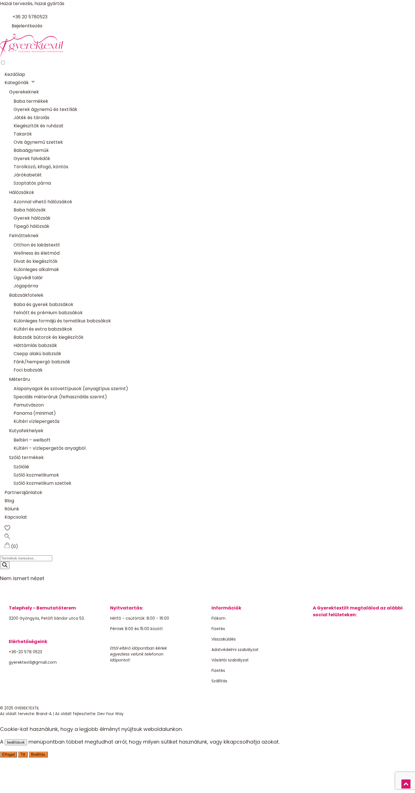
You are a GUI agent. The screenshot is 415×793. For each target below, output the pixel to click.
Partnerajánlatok (23, 492)
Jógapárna (26, 286)
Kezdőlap (15, 74)
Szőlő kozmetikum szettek (42, 483)
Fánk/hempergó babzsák (42, 362)
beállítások (16, 742)
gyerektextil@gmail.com (33, 662)
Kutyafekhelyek (26, 430)
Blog (9, 500)
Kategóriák (17, 82)
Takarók (23, 134)
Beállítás (38, 754)
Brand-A (44, 713)
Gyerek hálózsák (32, 218)
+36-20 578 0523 (25, 652)
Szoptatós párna (32, 183)
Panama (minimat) (35, 413)
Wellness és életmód (37, 253)
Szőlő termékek (26, 457)
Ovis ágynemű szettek (38, 142)
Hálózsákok (21, 192)
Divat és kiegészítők (36, 261)
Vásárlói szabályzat (230, 660)
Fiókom (218, 618)
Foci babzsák (28, 370)
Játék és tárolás (31, 117)
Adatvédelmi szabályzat (235, 649)
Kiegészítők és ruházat (39, 126)
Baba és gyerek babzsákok (43, 304)
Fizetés (218, 629)
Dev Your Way (110, 713)
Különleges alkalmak (36, 269)
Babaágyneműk (31, 150)
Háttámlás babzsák (35, 345)
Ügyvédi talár (28, 277)
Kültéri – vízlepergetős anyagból (50, 448)
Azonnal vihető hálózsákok (43, 201)
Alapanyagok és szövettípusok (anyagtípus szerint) (71, 388)
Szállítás (219, 681)
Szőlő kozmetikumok (36, 475)
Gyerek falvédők (32, 158)
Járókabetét (28, 175)
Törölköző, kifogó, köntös (41, 166)
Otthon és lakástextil (37, 245)
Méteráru (19, 379)
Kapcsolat (16, 517)
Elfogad (8, 754)
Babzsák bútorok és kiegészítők (49, 337)
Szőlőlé (21, 467)
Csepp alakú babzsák (37, 353)
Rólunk (12, 509)
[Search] (5, 565)
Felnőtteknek (24, 235)
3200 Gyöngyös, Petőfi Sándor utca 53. (47, 618)
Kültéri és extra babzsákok (43, 329)
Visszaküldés (223, 639)
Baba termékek (31, 101)
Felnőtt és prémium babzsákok (48, 312)
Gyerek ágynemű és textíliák (45, 109)
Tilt (22, 754)
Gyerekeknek (24, 92)
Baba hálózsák (30, 210)
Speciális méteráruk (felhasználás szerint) (60, 397)
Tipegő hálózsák (31, 226)
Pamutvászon (29, 405)
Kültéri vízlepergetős (37, 421)
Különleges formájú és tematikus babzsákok (62, 321)
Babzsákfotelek (26, 295)
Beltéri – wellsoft (32, 440)
